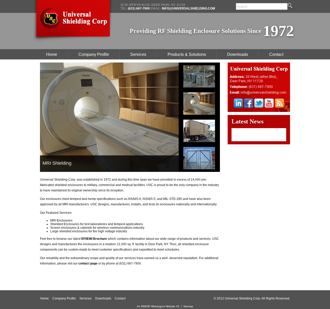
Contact (120, 298)
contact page (87, 263)
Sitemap (188, 306)
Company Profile (64, 298)
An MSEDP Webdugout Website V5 (158, 306)
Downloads (103, 298)
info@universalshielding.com (188, 8)
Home (44, 298)
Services (85, 298)
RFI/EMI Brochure (94, 239)
